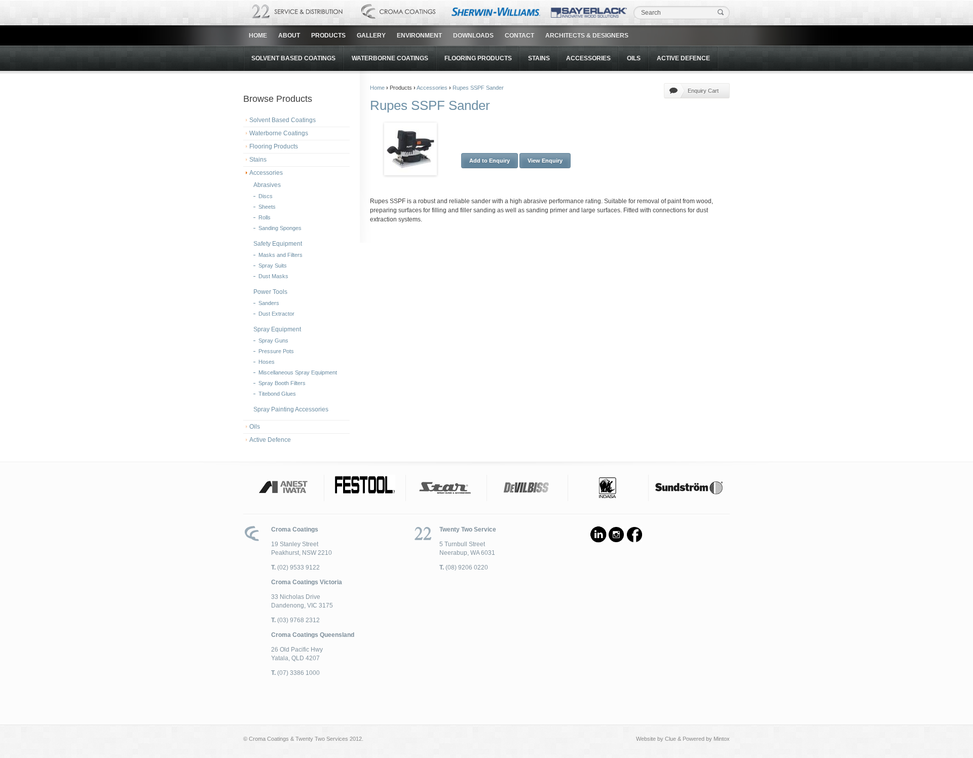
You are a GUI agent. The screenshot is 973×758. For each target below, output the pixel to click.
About (289, 35)
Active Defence (683, 58)
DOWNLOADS (473, 35)
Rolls (264, 217)
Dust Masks (273, 276)
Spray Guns (273, 340)
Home (258, 35)
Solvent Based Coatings (293, 58)
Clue (670, 739)
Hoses (266, 362)
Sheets (267, 207)
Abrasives (267, 184)
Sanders (268, 303)
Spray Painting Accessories (290, 409)
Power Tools (270, 291)
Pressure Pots (276, 351)
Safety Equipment (277, 243)
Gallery (371, 35)
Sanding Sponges (280, 228)
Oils (634, 58)
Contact (519, 35)
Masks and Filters (280, 255)
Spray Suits (272, 265)
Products (328, 35)
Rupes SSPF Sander (478, 88)
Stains (539, 58)
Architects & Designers (586, 35)
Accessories (588, 58)
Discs (265, 196)
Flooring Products (478, 58)
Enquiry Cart (703, 91)
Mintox (722, 739)
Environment (419, 35)
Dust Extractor (276, 314)
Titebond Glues (277, 394)
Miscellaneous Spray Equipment (297, 372)
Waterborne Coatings (390, 58)
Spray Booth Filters (282, 383)
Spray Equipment (277, 329)
